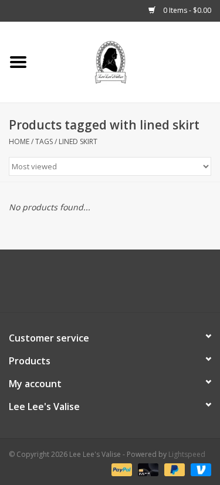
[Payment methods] (120, 469)
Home (19, 141)
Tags (44, 141)
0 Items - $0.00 (186, 10)
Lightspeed (186, 454)
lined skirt (78, 141)
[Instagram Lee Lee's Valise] (163, 285)
